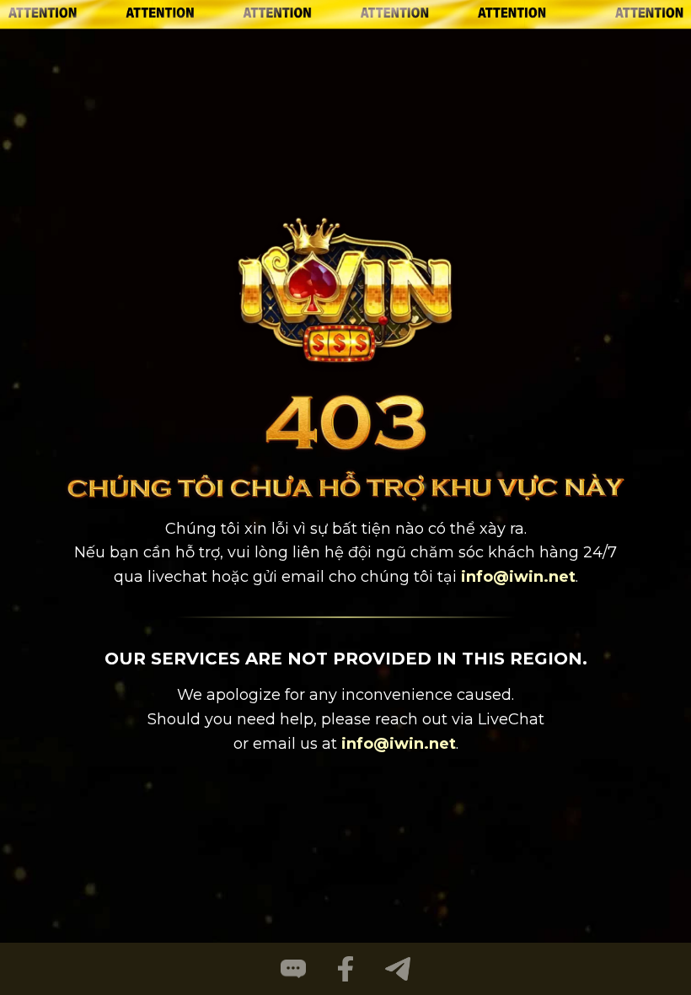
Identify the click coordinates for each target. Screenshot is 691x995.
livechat (177, 576)
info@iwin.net (518, 576)
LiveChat (511, 719)
